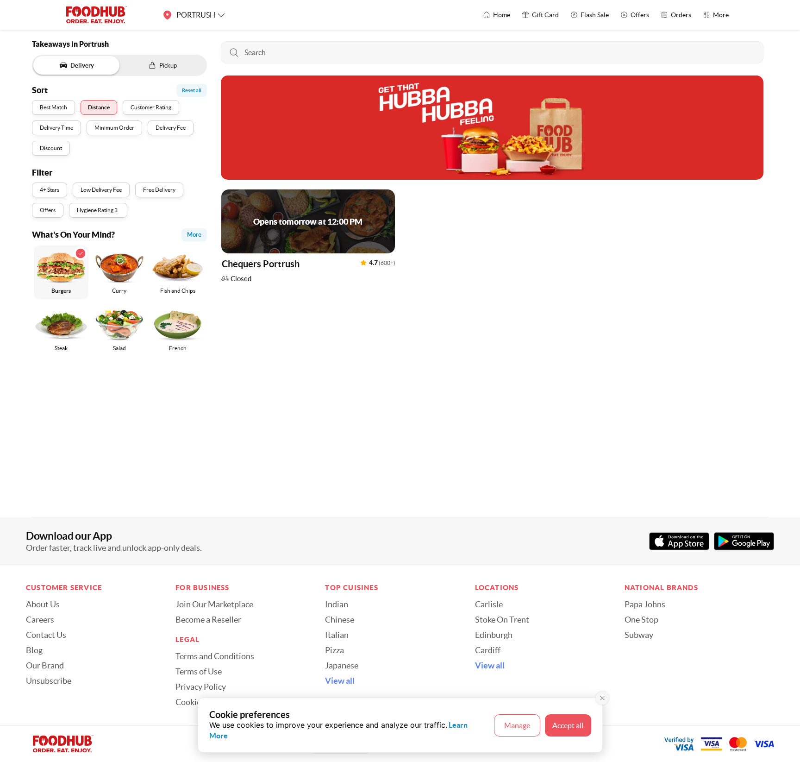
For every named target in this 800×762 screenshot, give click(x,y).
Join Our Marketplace (214, 604)
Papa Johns (645, 604)
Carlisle (489, 604)
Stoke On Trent (502, 619)
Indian (336, 604)
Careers (40, 619)
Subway (639, 635)
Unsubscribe (48, 681)
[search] (492, 52)
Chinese (339, 619)
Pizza (334, 650)
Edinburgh (493, 635)
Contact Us (46, 635)
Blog (34, 650)
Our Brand (45, 665)
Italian (337, 635)
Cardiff (487, 650)
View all (340, 681)
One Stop (641, 619)
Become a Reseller (208, 619)
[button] (308, 238)
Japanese (341, 665)
